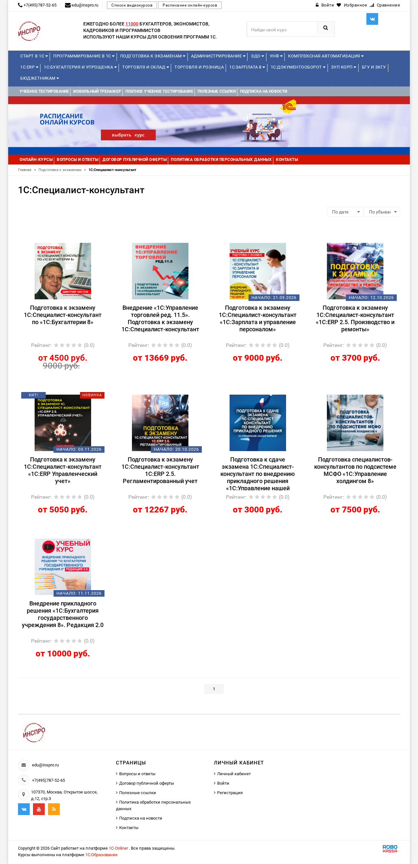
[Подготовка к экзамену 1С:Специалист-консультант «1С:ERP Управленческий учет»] (63, 422)
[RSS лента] (54, 809)
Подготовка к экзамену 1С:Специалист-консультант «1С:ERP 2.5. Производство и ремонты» (355, 318)
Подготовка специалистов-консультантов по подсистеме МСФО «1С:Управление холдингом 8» (355, 470)
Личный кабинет (234, 773)
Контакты (128, 827)
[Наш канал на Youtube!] (39, 809)
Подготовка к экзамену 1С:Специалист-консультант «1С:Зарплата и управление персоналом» (258, 318)
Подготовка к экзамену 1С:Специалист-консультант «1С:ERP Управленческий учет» (63, 470)
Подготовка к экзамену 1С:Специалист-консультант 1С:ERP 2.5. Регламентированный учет (160, 470)
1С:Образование (101, 854)
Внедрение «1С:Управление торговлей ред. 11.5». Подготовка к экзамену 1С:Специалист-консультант (160, 318)
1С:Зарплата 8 (246, 67)
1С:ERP (28, 67)
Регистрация (230, 792)
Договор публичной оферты (146, 783)
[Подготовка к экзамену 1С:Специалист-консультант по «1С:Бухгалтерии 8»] (63, 270)
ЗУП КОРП (342, 67)
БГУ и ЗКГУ (374, 67)
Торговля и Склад (144, 67)
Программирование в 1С (82, 56)
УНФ (275, 56)
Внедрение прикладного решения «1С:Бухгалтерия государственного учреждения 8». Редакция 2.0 (63, 614)
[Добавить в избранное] (51, 245)
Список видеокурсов (132, 5)
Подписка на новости (140, 818)
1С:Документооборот (297, 67)
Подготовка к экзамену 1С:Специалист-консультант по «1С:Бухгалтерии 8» (63, 314)
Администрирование (217, 56)
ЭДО (256, 56)
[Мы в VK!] (372, 19)
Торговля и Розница (199, 67)
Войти (223, 783)
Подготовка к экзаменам (151, 56)
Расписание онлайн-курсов (190, 5)
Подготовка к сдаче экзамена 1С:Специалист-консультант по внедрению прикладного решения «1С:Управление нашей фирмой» (257, 473)
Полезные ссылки (137, 792)
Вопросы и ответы (137, 773)
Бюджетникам (38, 78)
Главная (27, 170)
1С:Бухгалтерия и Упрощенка (79, 67)
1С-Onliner (119, 848)
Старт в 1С (32, 56)
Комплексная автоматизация (324, 56)
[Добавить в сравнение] (72, 245)
